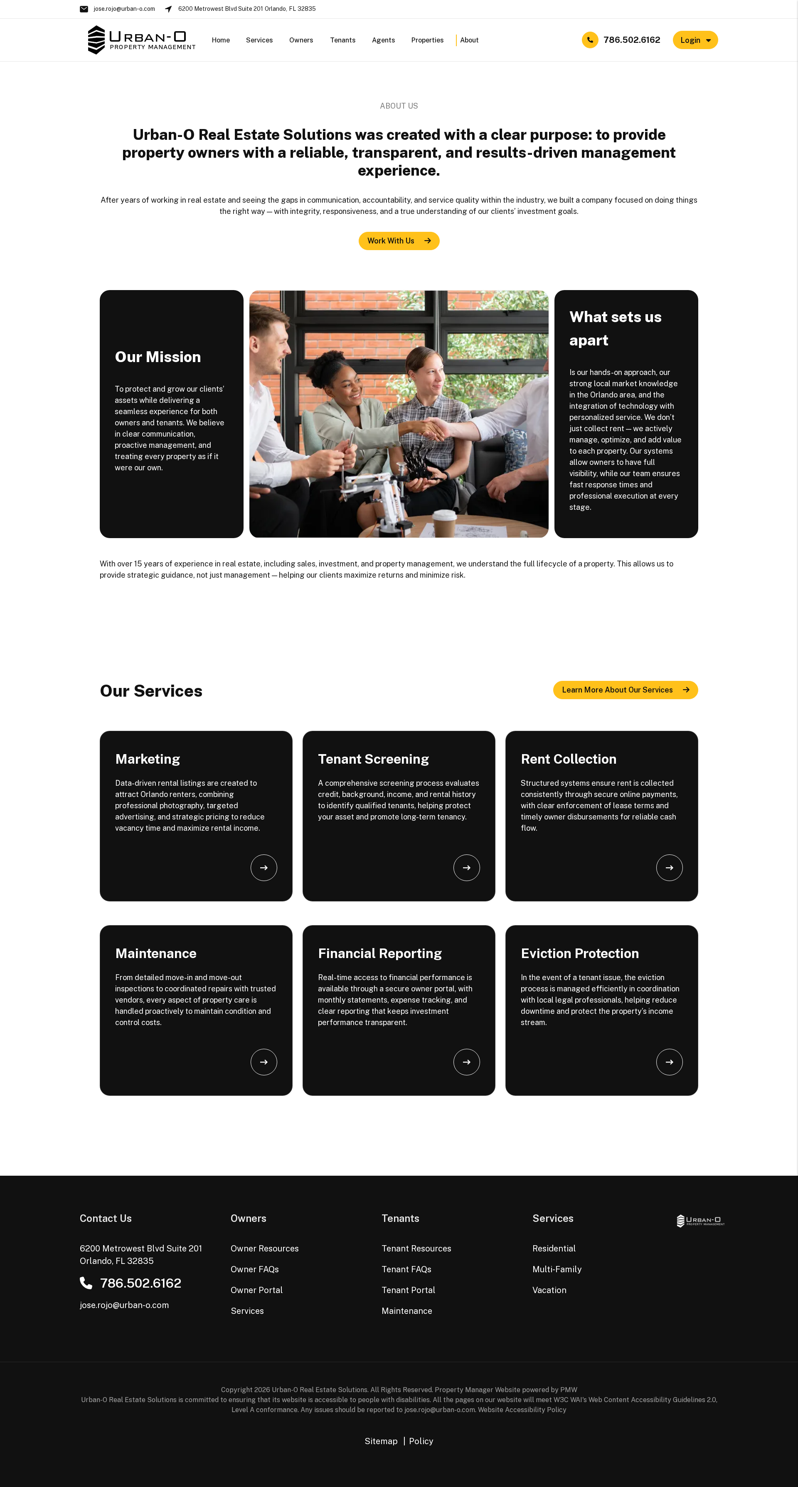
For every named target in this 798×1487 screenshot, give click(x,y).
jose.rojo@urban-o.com (124, 8)
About (469, 40)
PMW (568, 1390)
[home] (142, 39)
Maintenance (407, 1311)
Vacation (549, 1290)
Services (259, 40)
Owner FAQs (255, 1269)
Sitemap (381, 1441)
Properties (427, 40)
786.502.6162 (631, 40)
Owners (301, 40)
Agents (383, 40)
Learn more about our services (617, 689)
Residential (554, 1249)
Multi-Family (557, 1269)
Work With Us (390, 240)
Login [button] (691, 40)
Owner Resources (265, 1249)
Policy (421, 1441)
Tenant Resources (416, 1249)
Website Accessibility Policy (522, 1410)
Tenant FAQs (406, 1269)
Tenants (343, 40)
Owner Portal (257, 1290)
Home (221, 40)
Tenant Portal (409, 1290)
